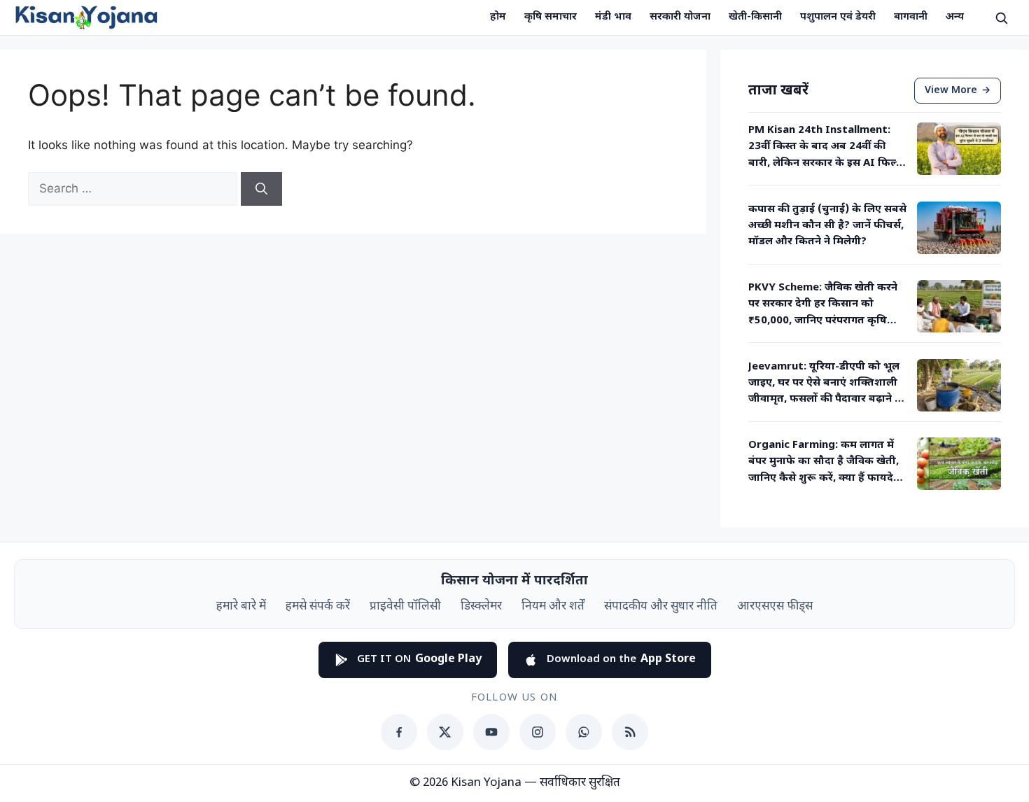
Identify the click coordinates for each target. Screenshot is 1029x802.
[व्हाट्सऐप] (584, 732)
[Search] (261, 189)
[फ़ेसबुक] (399, 732)
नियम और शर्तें (553, 606)
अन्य (955, 17)
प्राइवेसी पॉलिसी (405, 606)
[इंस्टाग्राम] (537, 732)
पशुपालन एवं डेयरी (838, 17)
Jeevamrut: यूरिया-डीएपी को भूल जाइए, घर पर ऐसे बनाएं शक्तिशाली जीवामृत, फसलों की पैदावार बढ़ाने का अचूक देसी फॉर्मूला (827, 384)
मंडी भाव (613, 17)
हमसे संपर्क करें (318, 606)
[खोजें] (1001, 17)
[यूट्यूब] (491, 732)
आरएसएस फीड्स (775, 606)
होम (498, 17)
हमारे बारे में (241, 606)
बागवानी (910, 17)
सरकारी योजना (680, 17)
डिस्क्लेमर (481, 606)
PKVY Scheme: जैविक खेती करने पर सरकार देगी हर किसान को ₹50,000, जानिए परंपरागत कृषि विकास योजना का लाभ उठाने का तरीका (822, 305)
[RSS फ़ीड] (630, 732)
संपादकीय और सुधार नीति (661, 606)
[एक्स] (445, 732)
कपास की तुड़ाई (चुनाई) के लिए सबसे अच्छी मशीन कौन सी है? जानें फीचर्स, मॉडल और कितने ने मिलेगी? (827, 226)
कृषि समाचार (550, 17)
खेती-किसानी (755, 17)
